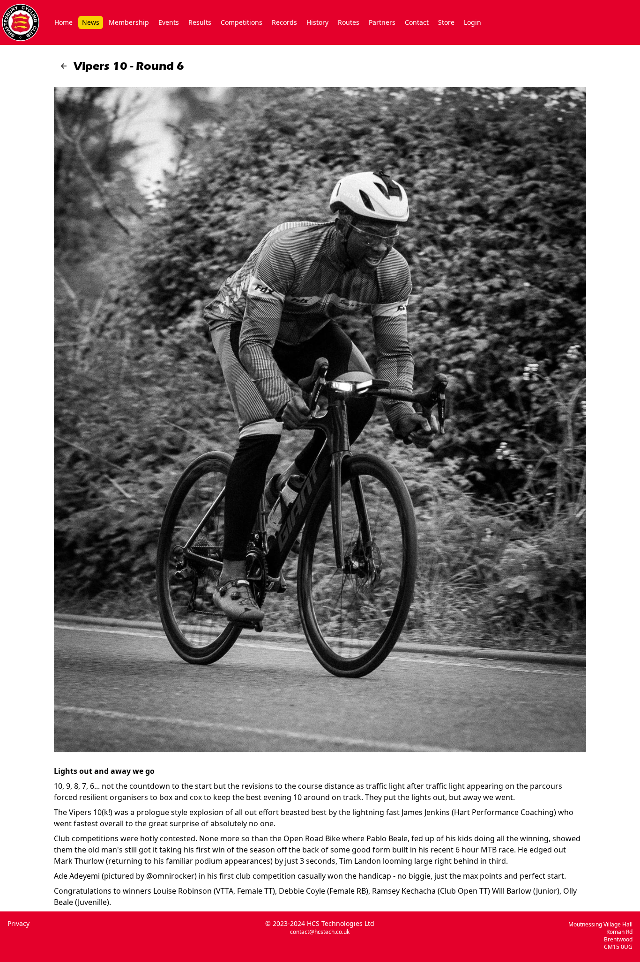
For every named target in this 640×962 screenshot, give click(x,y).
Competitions (241, 22)
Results (199, 22)
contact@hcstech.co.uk (320, 932)
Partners (382, 22)
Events (168, 22)
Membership (129, 22)
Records (284, 22)
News (90, 22)
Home (63, 22)
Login (472, 22)
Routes (348, 22)
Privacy (18, 923)
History (317, 22)
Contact (417, 22)
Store (446, 22)
